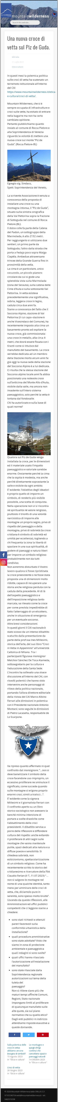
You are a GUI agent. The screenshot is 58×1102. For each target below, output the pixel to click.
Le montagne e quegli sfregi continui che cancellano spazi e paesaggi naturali (38, 1050)
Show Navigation (46, 26)
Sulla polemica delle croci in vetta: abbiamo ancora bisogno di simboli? (16, 1049)
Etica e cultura (17, 67)
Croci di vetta (13, 1067)
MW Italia (15, 57)
